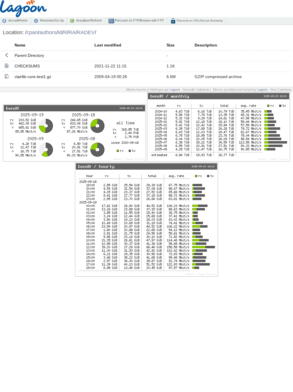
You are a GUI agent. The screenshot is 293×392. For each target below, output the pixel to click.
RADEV (86, 32)
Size (171, 45)
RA (72, 32)
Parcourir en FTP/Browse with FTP (139, 20)
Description (206, 45)
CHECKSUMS (27, 66)
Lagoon (175, 89)
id (60, 32)
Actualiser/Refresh (89, 20)
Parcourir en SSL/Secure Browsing (199, 20)
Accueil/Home (17, 20)
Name (20, 45)
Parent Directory (29, 55)
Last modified (107, 45)
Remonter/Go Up (52, 20)
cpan (32, 32)
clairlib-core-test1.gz (33, 76)
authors (47, 32)
